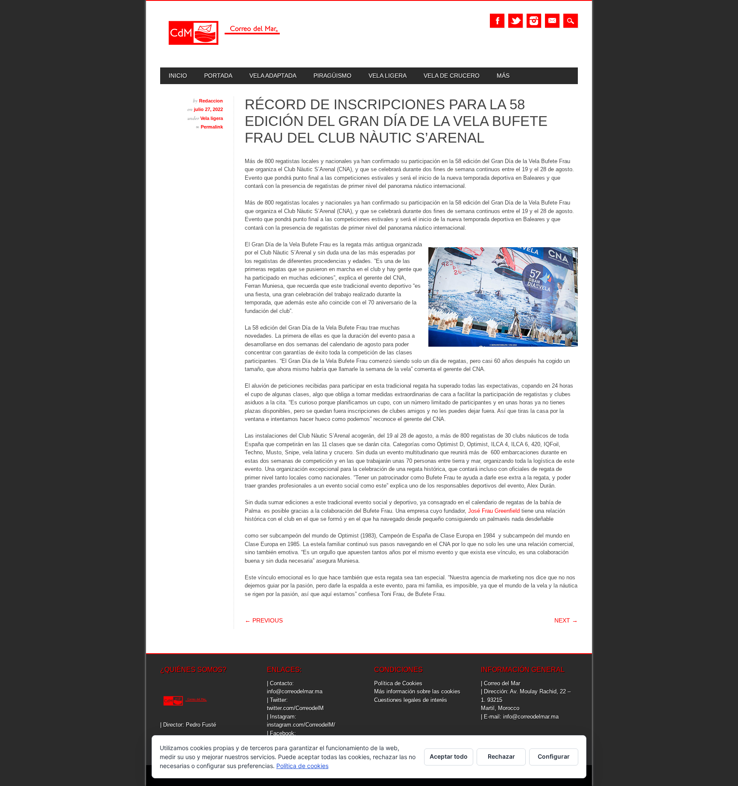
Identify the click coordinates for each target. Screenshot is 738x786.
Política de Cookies (398, 683)
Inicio (178, 75)
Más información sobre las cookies (417, 691)
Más (503, 75)
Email (552, 21)
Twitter (515, 21)
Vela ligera (388, 75)
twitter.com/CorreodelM (295, 708)
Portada (218, 75)
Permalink (212, 126)
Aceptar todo (449, 756)
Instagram (534, 21)
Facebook (497, 21)
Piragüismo (332, 75)
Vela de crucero (452, 75)
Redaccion (211, 100)
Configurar (554, 756)
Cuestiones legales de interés (410, 700)
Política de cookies (302, 765)
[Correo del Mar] (224, 52)
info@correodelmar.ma (294, 691)
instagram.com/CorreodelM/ (301, 725)
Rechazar (501, 756)
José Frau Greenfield (494, 511)
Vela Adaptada (272, 75)
